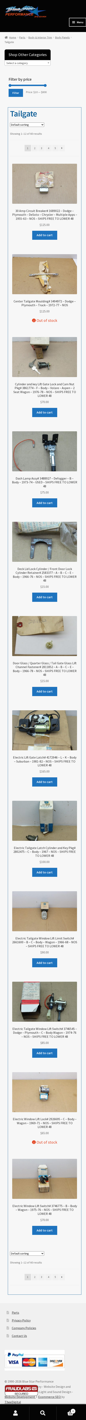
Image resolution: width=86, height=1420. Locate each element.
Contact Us (19, 1336)
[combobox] (28, 63)
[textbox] (27, 63)
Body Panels (62, 37)
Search (43, 1413)
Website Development (20, 1397)
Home (12, 37)
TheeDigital (13, 1402)
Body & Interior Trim (40, 37)
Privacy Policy (21, 1320)
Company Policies (24, 1328)
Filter (15, 93)
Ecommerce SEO (49, 1397)
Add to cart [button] (45, 235)
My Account (15, 1413)
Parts (22, 37)
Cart (65, 1410)
